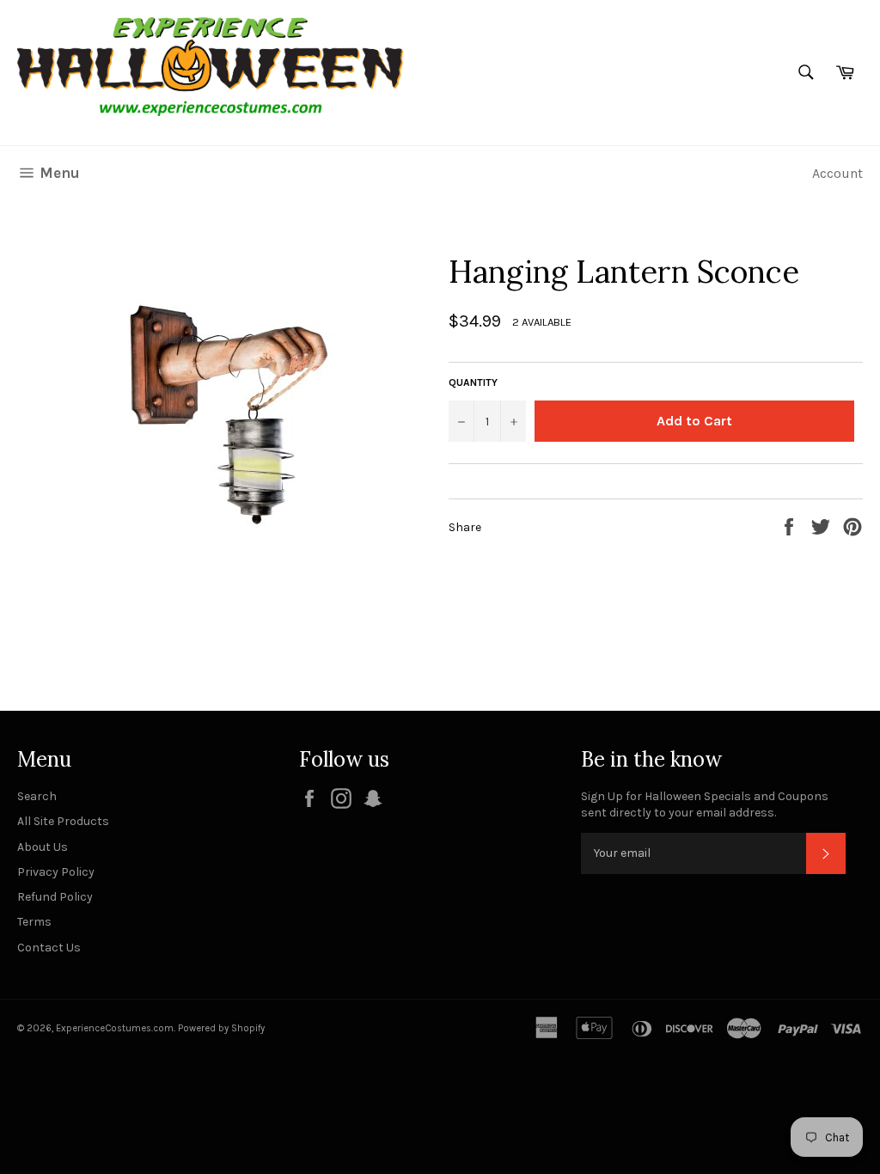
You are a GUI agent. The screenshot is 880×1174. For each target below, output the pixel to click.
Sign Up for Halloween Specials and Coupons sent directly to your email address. (704, 804)
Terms (34, 921)
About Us (42, 847)
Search (37, 796)
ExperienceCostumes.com (115, 1028)
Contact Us (49, 947)
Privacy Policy (56, 872)
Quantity (473, 382)
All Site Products (63, 821)
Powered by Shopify (221, 1028)
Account (837, 173)
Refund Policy (55, 897)
